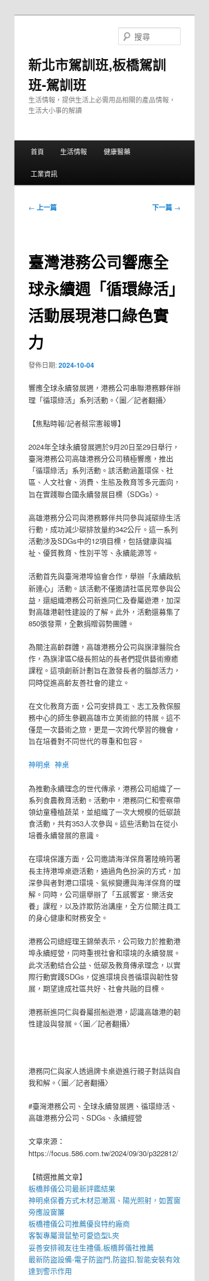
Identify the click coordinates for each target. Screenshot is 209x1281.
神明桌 (39, 764)
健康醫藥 (117, 151)
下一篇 (166, 207)
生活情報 (73, 151)
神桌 (62, 764)
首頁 (37, 151)
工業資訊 (44, 173)
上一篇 (42, 207)
